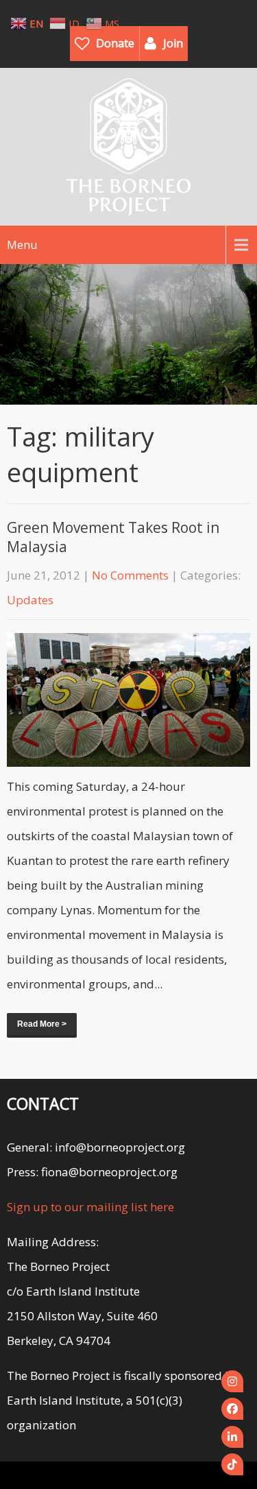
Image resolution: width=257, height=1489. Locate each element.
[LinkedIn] (232, 1437)
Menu (22, 244)
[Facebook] (232, 1409)
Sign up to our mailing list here (90, 1207)
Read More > (41, 1024)
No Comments (130, 575)
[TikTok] (232, 1464)
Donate (115, 43)
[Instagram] (232, 1381)
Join (173, 43)
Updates (30, 600)
